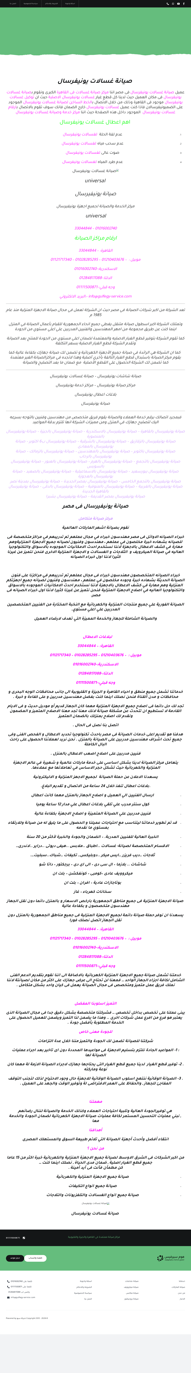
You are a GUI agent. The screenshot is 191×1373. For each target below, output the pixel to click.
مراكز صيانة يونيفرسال (116, 386)
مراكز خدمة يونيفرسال (75, 386)
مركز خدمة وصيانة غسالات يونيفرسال (48, 113)
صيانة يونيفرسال (95, 404)
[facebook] (184, 4)
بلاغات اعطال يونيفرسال (95, 395)
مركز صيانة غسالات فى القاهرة (83, 93)
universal (95, 181)
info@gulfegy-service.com (109, 297)
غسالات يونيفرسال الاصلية (71, 98)
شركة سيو (21, 1318)
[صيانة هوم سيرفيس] (171, 1256)
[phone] (168, 4)
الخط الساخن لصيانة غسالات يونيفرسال (57, 103)
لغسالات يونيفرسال (80, 135)
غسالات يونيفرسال (103, 108)
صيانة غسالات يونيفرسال (94, 82)
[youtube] (178, 4)
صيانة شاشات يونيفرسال (119, 377)
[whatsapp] (173, 4)
